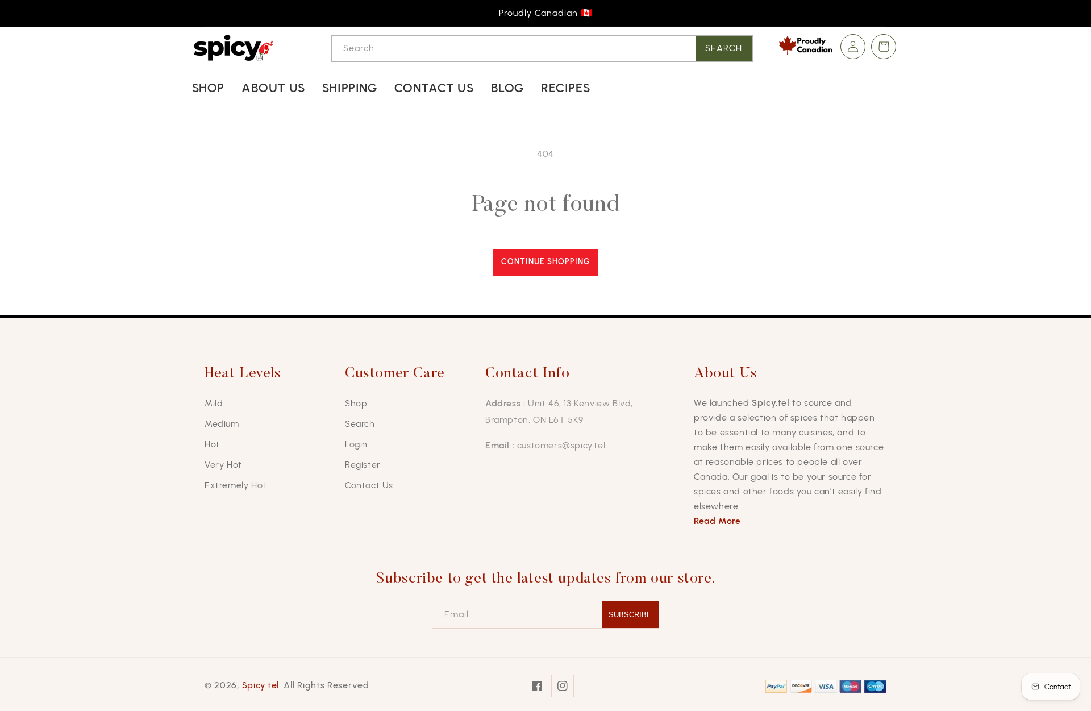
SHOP (208, 87)
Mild (214, 403)
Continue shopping (545, 262)
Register (363, 464)
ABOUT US (273, 87)
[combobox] (542, 48)
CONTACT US (434, 87)
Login (356, 444)
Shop (356, 403)
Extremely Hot (235, 485)
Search (723, 48)
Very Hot (223, 464)
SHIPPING (349, 87)
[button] (883, 46)
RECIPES (565, 87)
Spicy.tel (260, 685)
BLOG (507, 87)
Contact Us (369, 485)
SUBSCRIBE (630, 614)
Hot (212, 444)
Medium (222, 423)
